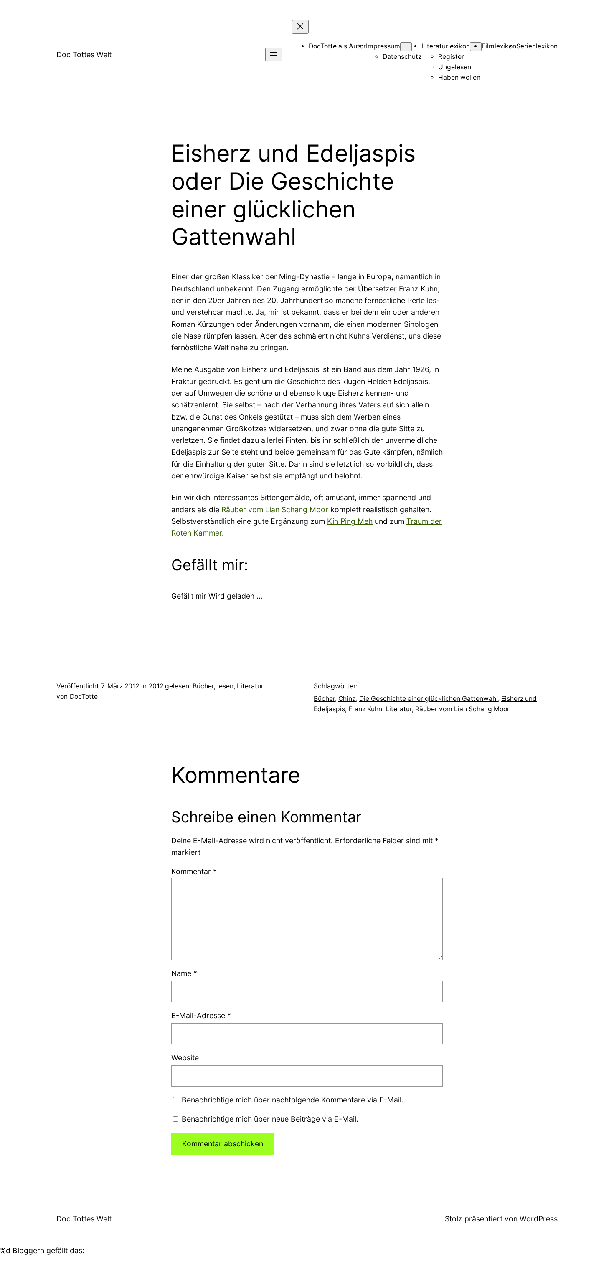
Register (451, 57)
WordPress (539, 1218)
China (347, 699)
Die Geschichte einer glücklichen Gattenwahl (428, 699)
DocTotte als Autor (337, 46)
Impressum (383, 46)
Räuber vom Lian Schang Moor (274, 509)
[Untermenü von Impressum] (406, 46)
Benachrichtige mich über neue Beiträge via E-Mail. (270, 1119)
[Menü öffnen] (273, 54)
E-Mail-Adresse (201, 1015)
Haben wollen (459, 77)
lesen (225, 686)
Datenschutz (402, 57)
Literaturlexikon (445, 46)
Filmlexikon (499, 46)
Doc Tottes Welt (84, 54)
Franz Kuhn (365, 709)
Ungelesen (454, 67)
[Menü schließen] (300, 27)
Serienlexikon (537, 46)
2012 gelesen (169, 686)
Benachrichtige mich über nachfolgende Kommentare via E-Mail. (292, 1099)
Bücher (203, 686)
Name (184, 973)
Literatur (250, 686)
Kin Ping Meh (350, 521)
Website (185, 1057)
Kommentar (194, 871)
